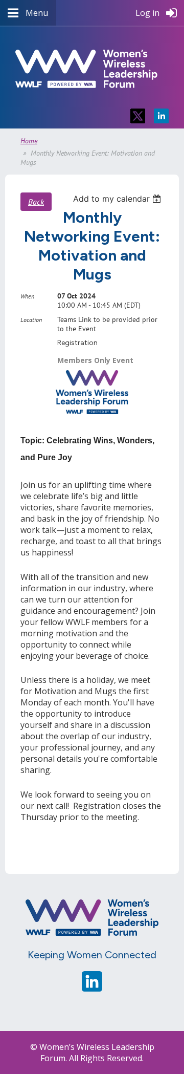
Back (36, 202)
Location (31, 320)
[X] (137, 116)
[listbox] (118, 198)
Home (28, 140)
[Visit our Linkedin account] (92, 988)
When (27, 296)
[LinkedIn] (161, 116)
